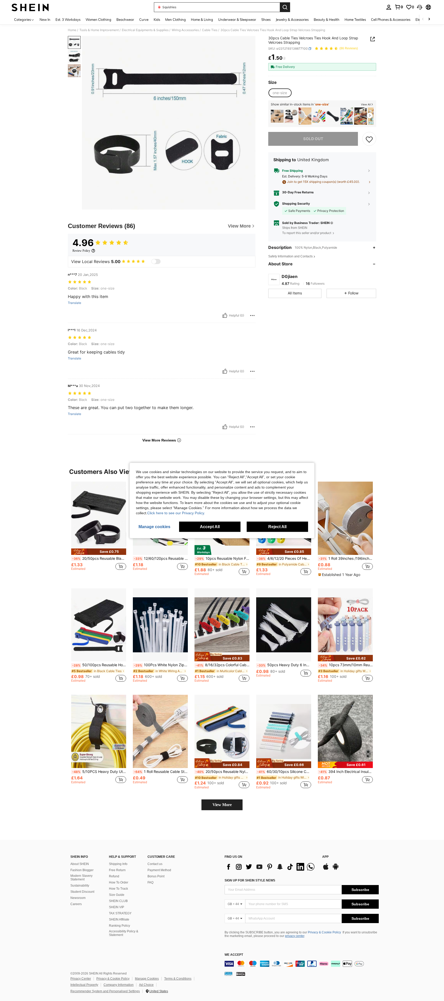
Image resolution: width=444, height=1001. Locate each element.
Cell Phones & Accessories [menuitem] (390, 19)
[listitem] (277, 116)
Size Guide (116, 895)
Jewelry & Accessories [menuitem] (292, 19)
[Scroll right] (429, 19)
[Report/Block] (252, 315)
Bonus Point (155, 876)
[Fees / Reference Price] (284, 58)
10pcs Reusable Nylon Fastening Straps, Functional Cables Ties (222, 558)
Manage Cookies (147, 978)
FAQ (150, 882)
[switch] (156, 261)
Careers (76, 904)
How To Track (118, 888)
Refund (114, 876)
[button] (420, 7)
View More (222, 804)
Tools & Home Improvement (99, 30)
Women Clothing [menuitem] (98, 19)
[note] (98, 551)
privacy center (294, 936)
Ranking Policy (119, 925)
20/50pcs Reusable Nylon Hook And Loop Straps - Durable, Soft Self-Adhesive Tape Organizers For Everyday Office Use (222, 772)
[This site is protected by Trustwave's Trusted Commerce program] (228, 974)
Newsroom (78, 898)
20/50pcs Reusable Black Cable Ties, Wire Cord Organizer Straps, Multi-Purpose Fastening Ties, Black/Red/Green (99, 558)
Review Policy (81, 250)
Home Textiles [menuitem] (355, 19)
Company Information (119, 985)
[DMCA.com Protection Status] (240, 974)
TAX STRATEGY (120, 913)
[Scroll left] (423, 19)
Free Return (117, 870)
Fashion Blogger (82, 870)
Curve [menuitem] (144, 19)
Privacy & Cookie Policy (324, 932)
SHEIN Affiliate (119, 919)
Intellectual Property (84, 985)
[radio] (279, 92)
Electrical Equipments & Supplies (145, 30)
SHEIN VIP (116, 907)
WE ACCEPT (234, 955)
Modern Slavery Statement (81, 877)
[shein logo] (30, 7)
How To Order (118, 882)
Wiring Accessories (185, 30)
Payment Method (159, 870)
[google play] (335, 869)
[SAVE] (369, 139)
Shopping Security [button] (296, 204)
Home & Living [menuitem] (202, 19)
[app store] (325, 869)
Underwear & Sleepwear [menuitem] (237, 19)
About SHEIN (79, 864)
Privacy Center (80, 978)
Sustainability (79, 885)
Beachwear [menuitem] (125, 19)
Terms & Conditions (177, 978)
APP (325, 857)
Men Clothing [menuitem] (175, 19)
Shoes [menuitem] (266, 19)
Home (72, 30)
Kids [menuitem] (157, 19)
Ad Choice (146, 985)
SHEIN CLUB (118, 901)
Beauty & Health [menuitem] (326, 19)
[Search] (285, 7)
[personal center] (389, 7)
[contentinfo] (302, 964)
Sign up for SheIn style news (250, 880)
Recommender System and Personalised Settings (105, 991)
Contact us (154, 864)
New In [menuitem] (45, 19)
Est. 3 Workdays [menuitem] (67, 19)
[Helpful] (225, 315)
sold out (313, 139)
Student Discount (82, 892)
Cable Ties (209, 30)
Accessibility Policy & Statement (123, 933)
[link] (398, 7)
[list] (271, 867)
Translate (74, 303)
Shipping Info (118, 864)
